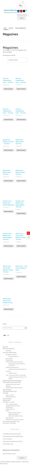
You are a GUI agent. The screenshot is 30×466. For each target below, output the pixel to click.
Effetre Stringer (10, 417)
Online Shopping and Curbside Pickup (13, 436)
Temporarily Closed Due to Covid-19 (13, 441)
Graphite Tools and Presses (13, 384)
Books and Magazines (20, 28)
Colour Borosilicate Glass (9, 352)
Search (22, 18)
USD (8, 335)
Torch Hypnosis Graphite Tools (11, 421)
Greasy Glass (9, 358)
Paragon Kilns (6, 400)
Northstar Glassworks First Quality (14, 361)
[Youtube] (21, 11)
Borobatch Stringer (13, 356)
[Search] (26, 327)
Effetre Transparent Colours (16, 415)
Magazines (8, 350)
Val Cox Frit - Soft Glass (9, 423)
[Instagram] (24, 11)
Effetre (7, 410)
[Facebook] (18, 11)
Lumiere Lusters (7, 398)
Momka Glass (9, 360)
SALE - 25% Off (9, 395)
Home (5, 28)
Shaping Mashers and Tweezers (14, 387)
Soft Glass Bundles (11, 396)
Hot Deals (5, 393)
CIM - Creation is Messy (12, 404)
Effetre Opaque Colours (15, 412)
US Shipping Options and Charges (12, 433)
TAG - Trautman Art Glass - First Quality (16, 375)
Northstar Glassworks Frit (12, 367)
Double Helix (9, 407)
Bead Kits (5, 346)
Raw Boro (8, 371)
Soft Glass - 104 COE (8, 402)
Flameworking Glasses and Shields (12, 380)
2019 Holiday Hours (8, 443)
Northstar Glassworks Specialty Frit (17, 369)
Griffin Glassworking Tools (10, 391)
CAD (4, 335)
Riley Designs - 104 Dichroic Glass (14, 419)
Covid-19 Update (7, 438)
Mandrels (8, 386)
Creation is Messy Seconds (13, 405)
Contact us (22, 457)
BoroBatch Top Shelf (11, 354)
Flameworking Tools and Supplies (12, 382)
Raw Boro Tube (13, 373)
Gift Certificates (7, 389)
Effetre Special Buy (13, 414)
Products (11, 28)
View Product (8, 89)
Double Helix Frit (10, 409)
